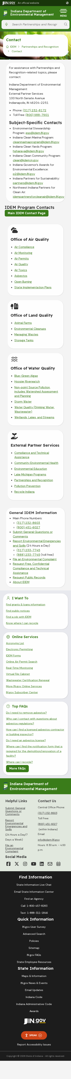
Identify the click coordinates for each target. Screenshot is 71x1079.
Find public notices (18, 610)
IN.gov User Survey (34, 927)
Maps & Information (34, 976)
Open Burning (23, 282)
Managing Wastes (26, 334)
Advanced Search (34, 934)
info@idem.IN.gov (49, 839)
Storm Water (23, 402)
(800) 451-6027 (28, 527)
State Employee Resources (34, 962)
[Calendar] (58, 864)
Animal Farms (23, 323)
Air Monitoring (23, 253)
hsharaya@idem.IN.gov (28, 151)
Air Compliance (24, 247)
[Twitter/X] (17, 864)
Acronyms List (15, 643)
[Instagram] (25, 864)
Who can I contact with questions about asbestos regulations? (31, 721)
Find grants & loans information (25, 604)
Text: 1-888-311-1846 (34, 913)
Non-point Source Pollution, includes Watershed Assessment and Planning (36, 392)
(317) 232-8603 (28, 523)
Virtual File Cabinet (18, 674)
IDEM (13, 46)
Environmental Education (30, 469)
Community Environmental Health (36, 463)
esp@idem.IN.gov (37, 133)
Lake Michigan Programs (30, 474)
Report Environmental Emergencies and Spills (16, 824)
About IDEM (21, 582)
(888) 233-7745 (28, 555)
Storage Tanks (24, 340)
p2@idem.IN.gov (24, 174)
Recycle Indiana (24, 492)
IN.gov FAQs (34, 955)
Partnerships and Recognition (40, 46)
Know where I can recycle (22, 623)
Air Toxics (20, 270)
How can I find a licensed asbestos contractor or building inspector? (35, 732)
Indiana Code (34, 997)
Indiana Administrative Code (34, 1004)
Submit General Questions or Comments (15, 811)
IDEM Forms (13, 655)
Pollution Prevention (27, 486)
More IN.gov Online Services (24, 686)
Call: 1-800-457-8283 (34, 905)
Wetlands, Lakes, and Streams (34, 417)
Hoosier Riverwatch (27, 381)
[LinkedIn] (42, 864)
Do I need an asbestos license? (26, 740)
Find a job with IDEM (18, 617)
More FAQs (17, 768)
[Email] (50, 864)
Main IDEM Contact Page (26, 213)
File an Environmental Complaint (35, 559)
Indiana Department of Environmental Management (32, 13)
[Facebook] (8, 864)
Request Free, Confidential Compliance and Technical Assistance (31, 568)
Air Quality (21, 264)
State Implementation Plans (32, 287)
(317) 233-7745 (28, 550)
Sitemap (34, 948)
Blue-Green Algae (26, 376)
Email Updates (34, 990)
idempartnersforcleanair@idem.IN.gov (38, 197)
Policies (34, 941)
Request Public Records (29, 577)
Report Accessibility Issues (34, 1044)
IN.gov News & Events (34, 983)
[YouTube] (33, 864)
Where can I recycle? (19, 762)
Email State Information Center (34, 891)
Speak (33, 1035)
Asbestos (20, 276)
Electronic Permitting (19, 649)
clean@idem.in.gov (25, 160)
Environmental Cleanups (30, 329)
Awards (34, 1011)
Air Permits (21, 259)
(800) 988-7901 (37, 115)
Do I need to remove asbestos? (26, 712)
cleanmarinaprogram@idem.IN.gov (36, 142)
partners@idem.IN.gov (28, 183)
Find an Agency (34, 898)
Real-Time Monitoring (19, 668)
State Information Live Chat (33, 884)
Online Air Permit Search (21, 661)
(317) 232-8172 (34, 110)
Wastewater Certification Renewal (27, 680)
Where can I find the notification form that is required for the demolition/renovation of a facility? (34, 751)
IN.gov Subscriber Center (22, 692)
